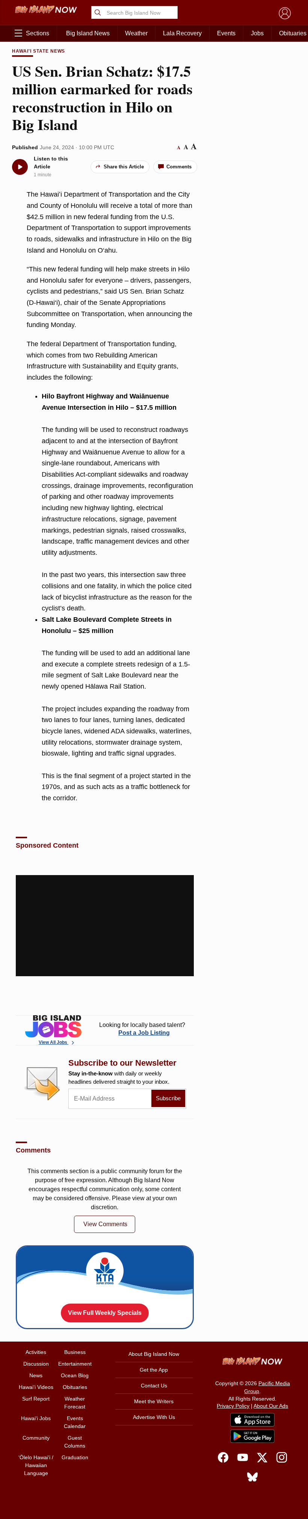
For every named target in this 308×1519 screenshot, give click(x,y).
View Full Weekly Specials (105, 1313)
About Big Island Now (153, 1354)
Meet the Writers (154, 1401)
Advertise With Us (154, 1417)
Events (226, 33)
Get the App (154, 1370)
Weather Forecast (74, 1403)
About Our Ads (271, 1406)
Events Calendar (75, 1422)
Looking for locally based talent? (142, 1029)
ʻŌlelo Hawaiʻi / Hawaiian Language (35, 1465)
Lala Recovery (182, 33)
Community (36, 1438)
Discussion (36, 1364)
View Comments (105, 1224)
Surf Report (36, 1399)
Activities (36, 1352)
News (35, 1375)
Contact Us (154, 1386)
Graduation (75, 1457)
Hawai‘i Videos (36, 1387)
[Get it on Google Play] (252, 1436)
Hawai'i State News (38, 51)
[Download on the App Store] (252, 1419)
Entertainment (75, 1364)
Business (75, 1352)
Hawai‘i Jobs (36, 1418)
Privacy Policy (233, 1406)
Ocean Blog (75, 1375)
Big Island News (88, 33)
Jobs (257, 33)
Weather (136, 33)
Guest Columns (74, 1442)
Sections (37, 33)
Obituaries (75, 1387)
